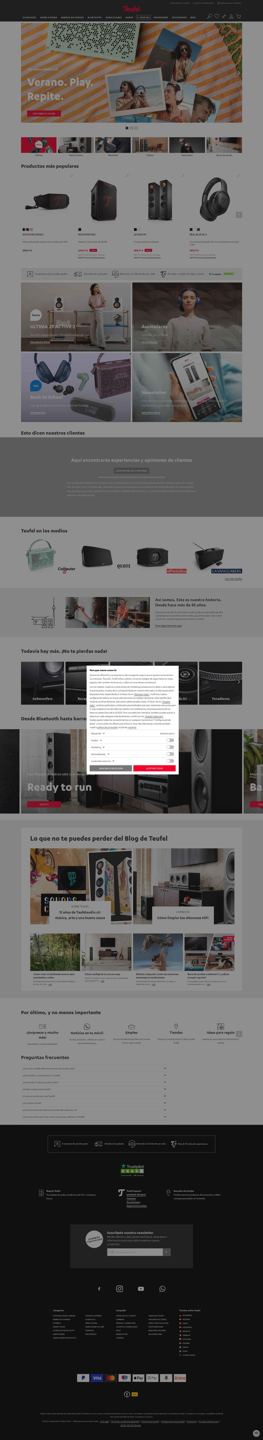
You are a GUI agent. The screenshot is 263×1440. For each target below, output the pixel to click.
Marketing (96, 747)
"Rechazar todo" (141, 694)
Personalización (98, 754)
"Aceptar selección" (154, 716)
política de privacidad (107, 727)
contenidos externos (101, 761)
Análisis (94, 740)
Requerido (96, 733)
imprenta (132, 727)
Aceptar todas (154, 768)
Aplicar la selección (111, 768)
